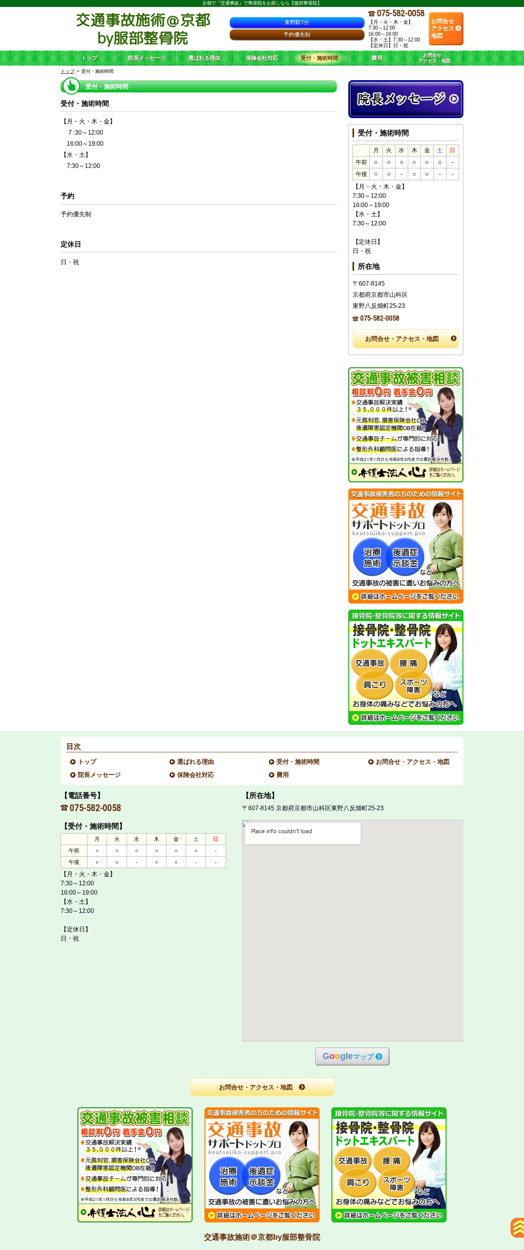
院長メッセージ (100, 774)
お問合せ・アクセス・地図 (402, 339)
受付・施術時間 (298, 761)
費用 (283, 774)
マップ (348, 1056)
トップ (89, 58)
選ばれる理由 (196, 761)
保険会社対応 (196, 774)
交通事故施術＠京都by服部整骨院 (262, 1237)
